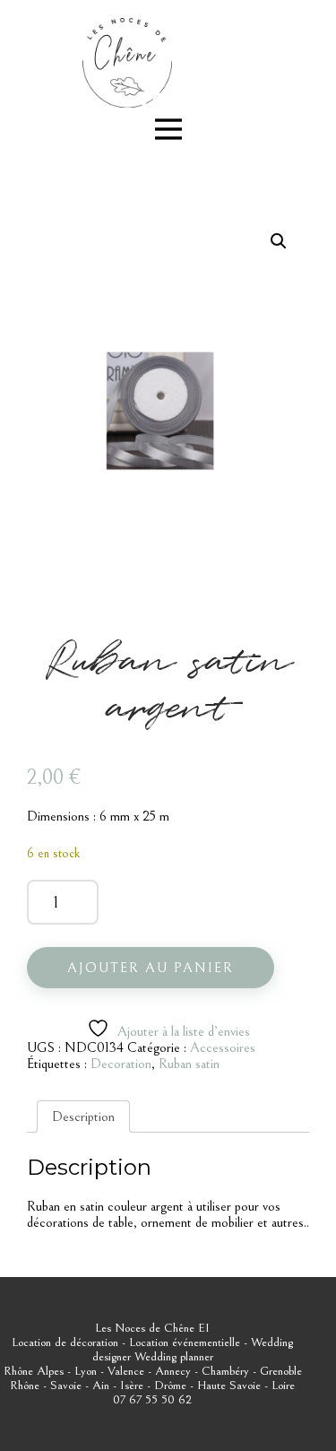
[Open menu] (168, 129)
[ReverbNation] (152, 99)
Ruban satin (189, 1064)
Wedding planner (173, 1357)
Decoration (120, 1064)
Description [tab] (83, 1116)
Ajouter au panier (150, 968)
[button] (279, 241)
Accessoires (222, 1047)
